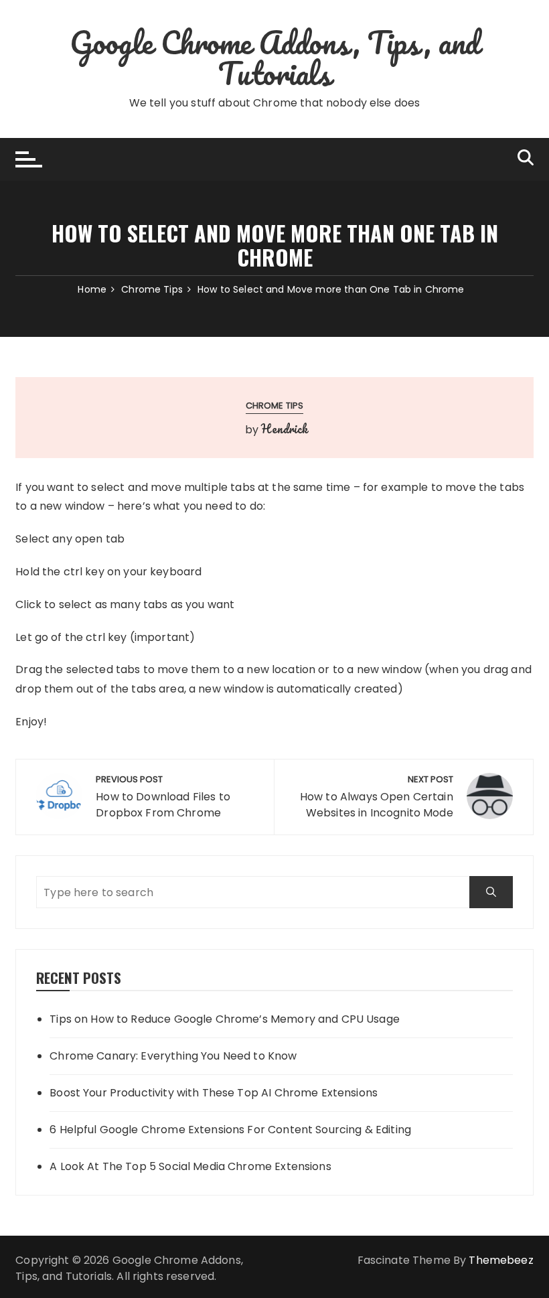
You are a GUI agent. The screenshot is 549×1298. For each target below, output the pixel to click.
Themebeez (501, 1260)
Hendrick (284, 429)
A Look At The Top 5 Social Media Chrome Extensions (190, 1166)
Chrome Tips (275, 405)
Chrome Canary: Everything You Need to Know (173, 1056)
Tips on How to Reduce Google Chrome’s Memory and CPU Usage (225, 1019)
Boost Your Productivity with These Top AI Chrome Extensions (214, 1092)
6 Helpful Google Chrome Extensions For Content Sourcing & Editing (230, 1129)
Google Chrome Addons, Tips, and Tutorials (275, 57)
